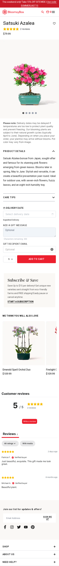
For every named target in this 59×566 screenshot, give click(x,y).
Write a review (29, 421)
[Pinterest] (33, 527)
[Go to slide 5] (36, 113)
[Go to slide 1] (23, 113)
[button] (29, 151)
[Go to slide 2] (26, 113)
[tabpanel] (29, 467)
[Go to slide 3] (30, 113)
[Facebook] (5, 527)
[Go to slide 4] (33, 113)
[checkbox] (27, 443)
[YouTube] (26, 527)
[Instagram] (12, 527)
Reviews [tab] (10, 434)
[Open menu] (53, 12)
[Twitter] (19, 527)
